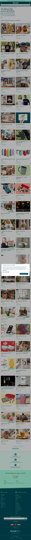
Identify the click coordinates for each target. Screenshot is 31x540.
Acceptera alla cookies (24, 273)
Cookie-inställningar (6, 271)
